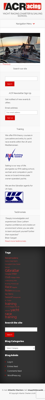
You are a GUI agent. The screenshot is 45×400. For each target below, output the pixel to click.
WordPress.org (13, 375)
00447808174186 (35, 390)
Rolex (8, 290)
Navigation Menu (24, 24)
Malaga (13, 277)
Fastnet (7, 267)
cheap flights (13, 261)
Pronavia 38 (14, 283)
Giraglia (8, 274)
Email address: (11, 108)
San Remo (9, 294)
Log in (10, 362)
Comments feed (14, 371)
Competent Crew (10, 264)
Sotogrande (16, 297)
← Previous (5, 64)
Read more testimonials (15, 241)
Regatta (14, 287)
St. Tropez (8, 300)
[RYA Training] (14, 162)
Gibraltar (12, 270)
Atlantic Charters (15, 390)
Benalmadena (11, 258)
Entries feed (12, 366)
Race (8, 286)
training (10, 304)
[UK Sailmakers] (14, 203)
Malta (18, 277)
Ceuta (7, 261)
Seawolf (9, 297)
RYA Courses (16, 291)
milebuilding (9, 280)
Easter (18, 264)
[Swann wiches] (20, 62)
